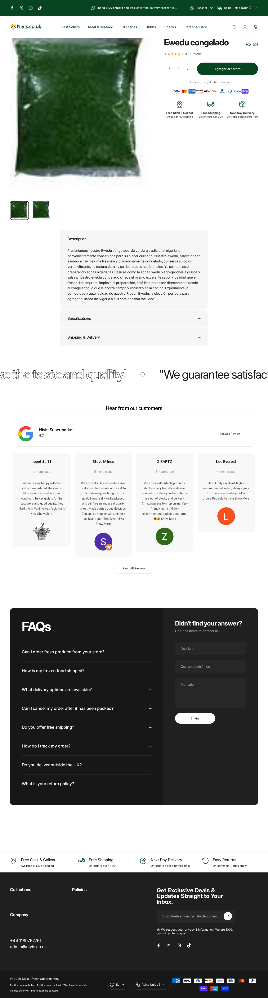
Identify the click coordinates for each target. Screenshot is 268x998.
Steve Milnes (103, 461)
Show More (44, 513)
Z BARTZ (164, 461)
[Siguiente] (140, 125)
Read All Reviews (134, 568)
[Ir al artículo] (19, 210)
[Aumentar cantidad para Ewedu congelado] (188, 69)
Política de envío (19, 990)
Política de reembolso (22, 985)
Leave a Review (230, 433)
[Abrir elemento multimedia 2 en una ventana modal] (80, 118)
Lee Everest (226, 461)
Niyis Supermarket (56, 429)
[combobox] (202, 8)
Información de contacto (45, 990)
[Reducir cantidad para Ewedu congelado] (169, 69)
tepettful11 (42, 461)
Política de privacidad (49, 985)
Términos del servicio (75, 985)
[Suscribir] (228, 916)
